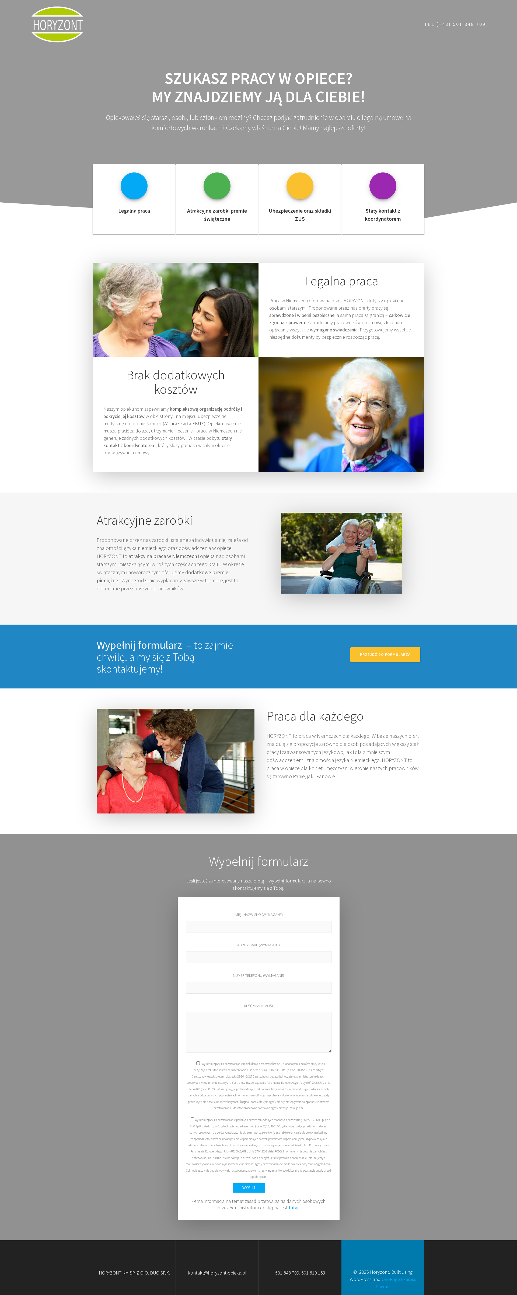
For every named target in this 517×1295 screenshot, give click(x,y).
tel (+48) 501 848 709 (455, 24)
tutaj (293, 1207)
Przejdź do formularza (385, 654)
